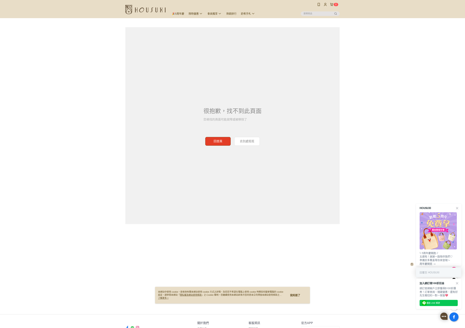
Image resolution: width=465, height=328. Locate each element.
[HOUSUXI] (145, 9)
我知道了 (295, 295)
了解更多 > (163, 298)
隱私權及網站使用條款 (191, 295)
